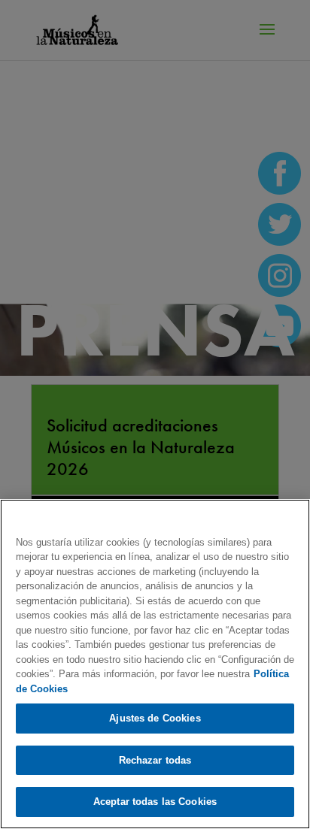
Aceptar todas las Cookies (155, 801)
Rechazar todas (155, 760)
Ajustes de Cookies (154, 718)
